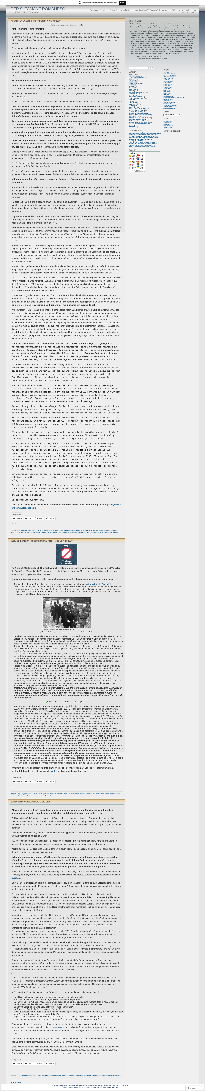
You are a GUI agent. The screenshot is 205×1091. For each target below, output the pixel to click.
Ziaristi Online (167, 106)
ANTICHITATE (133, 94)
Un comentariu (15, 1077)
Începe (122, 2)
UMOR (131, 85)
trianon (41, 795)
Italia (88, 1075)
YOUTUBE (132, 127)
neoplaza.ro (167, 93)
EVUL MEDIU (133, 95)
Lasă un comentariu (62, 795)
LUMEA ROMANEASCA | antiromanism (46, 532)
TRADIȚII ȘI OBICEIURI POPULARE (139, 124)
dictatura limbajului (72, 1075)
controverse (62, 1075)
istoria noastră (31, 532)
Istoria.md (166, 86)
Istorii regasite (167, 87)
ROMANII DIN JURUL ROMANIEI (138, 118)
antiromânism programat (60, 530)
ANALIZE (38, 530)
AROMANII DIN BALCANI (136, 119)
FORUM (131, 88)
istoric (12, 795)
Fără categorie (133, 89)
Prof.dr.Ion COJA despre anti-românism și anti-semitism (35, 20)
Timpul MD (166, 100)
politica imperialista (63, 532)
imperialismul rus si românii (18, 532)
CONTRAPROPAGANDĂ (136, 77)
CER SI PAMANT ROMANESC (37, 9)
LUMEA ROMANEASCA (136, 98)
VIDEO (131, 125)
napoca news (167, 92)
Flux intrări (166, 124)
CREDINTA (132, 79)
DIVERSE (132, 82)
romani (84, 532)
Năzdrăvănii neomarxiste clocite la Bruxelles (30, 801)
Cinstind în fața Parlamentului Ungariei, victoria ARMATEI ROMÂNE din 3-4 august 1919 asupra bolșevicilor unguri (149, 10)
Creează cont (167, 121)
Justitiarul (166, 90)
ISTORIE (131, 91)
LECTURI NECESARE (135, 112)
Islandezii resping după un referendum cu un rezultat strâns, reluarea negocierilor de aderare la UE (145, 133)
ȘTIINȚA (131, 86)
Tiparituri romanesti (169, 102)
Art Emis (166, 72)
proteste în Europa (107, 1075)
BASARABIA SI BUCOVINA (137, 121)
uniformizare (116, 1075)
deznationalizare (85, 530)
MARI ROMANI (133, 104)
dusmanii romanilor (112, 530)
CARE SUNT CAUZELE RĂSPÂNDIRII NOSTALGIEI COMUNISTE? (140, 139)
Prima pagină (95, 10)
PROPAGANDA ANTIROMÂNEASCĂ (140, 115)
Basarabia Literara (169, 74)
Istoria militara (167, 84)
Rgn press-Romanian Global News (173, 97)
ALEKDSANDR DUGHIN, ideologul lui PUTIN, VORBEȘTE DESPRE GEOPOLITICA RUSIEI (142, 145)
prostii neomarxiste (95, 1075)
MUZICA (131, 106)
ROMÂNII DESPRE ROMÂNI (137, 113)
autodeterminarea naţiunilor (84, 793)
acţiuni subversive (47, 530)
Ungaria (45, 795)
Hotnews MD (167, 83)
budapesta (108, 793)
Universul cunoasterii (169, 105)
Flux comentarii (168, 126)
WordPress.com (168, 127)
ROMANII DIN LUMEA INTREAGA (139, 122)
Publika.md (166, 94)
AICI (53, 771)
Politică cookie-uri (112, 1087)
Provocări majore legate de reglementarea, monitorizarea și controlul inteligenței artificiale (143, 142)
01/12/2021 (13, 530)
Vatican (57, 1027)
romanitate (96, 532)
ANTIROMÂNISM (134, 76)
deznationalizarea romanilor (99, 530)
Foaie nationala (168, 78)
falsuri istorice (115, 793)
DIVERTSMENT (133, 83)
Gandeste (166, 80)
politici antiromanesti (76, 532)
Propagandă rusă (134, 116)
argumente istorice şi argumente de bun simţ (63, 793)
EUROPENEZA (82, 1075)
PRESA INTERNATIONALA (137, 109)
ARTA (130, 100)
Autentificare (167, 123)
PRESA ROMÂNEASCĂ (136, 110)
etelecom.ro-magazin (169, 77)
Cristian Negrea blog (169, 75)
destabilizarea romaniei (73, 530)
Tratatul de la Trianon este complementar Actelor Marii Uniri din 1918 (41, 540)
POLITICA (38, 1075)
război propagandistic (106, 532)
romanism (90, 532)
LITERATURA (133, 103)
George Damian (168, 81)
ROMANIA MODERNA (135, 97)
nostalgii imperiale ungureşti (23, 795)
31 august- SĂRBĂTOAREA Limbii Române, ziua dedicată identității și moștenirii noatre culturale (143, 136)
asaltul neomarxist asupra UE (50, 1075)
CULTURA (132, 80)
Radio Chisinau (168, 96)
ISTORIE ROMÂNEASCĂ (42, 793)
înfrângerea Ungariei (98, 793)
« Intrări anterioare (15, 1082)
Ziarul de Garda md (169, 108)
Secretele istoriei (168, 99)
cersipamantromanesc (28, 530)
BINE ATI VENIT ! (189, 12)
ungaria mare (52, 795)
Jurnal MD (166, 89)
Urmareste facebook (171, 131)
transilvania (35, 795)
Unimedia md (167, 103)
